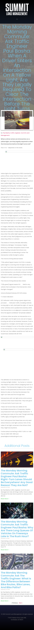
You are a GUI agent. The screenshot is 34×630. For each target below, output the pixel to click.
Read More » (5, 499)
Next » (21, 603)
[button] (17, 19)
